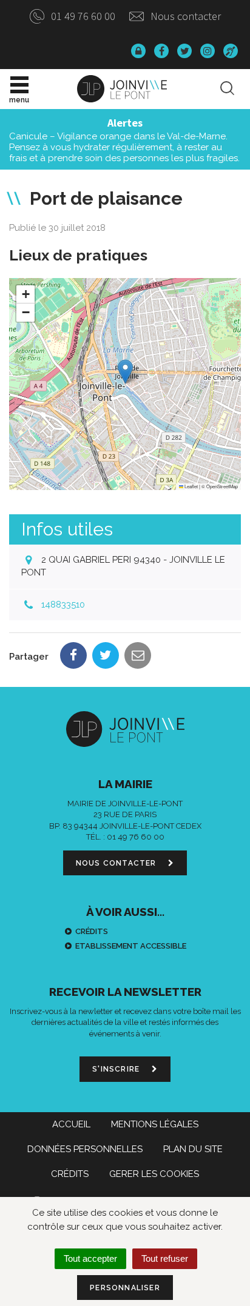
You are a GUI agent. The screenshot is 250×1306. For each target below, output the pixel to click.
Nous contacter (184, 16)
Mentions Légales (154, 1124)
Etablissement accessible (130, 945)
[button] (125, 371)
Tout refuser (164, 1258)
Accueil (71, 1124)
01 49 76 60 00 (82, 16)
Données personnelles (85, 1149)
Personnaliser (125, 1288)
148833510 (63, 604)
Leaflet (190, 486)
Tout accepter (90, 1258)
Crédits (91, 931)
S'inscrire (117, 1069)
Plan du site (193, 1149)
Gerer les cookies (154, 1173)
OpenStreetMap (222, 486)
